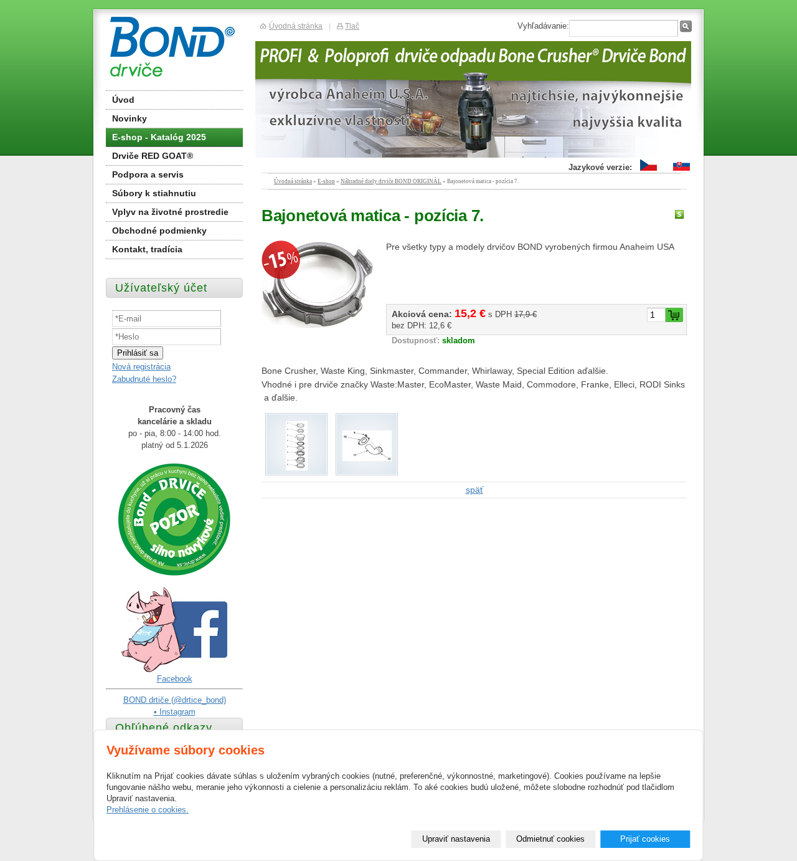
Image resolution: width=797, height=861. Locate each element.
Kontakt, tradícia (147, 249)
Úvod (123, 100)
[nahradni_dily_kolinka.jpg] (367, 458)
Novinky (129, 118)
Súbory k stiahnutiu (154, 193)
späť (474, 490)
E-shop (326, 181)
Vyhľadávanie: (543, 26)
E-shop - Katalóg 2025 (159, 137)
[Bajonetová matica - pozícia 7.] (318, 284)
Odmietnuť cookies (550, 839)
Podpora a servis (148, 174)
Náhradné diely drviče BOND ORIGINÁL (391, 181)
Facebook (174, 678)
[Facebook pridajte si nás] (174, 670)
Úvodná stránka (293, 181)
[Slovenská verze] (681, 171)
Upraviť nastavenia (456, 839)
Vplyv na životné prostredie (170, 212)
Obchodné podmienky (159, 230)
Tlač (352, 26)
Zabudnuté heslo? (144, 379)
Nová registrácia (141, 366)
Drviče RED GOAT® (152, 156)
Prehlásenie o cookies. (147, 809)
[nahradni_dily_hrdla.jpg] (297, 467)
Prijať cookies (645, 839)
